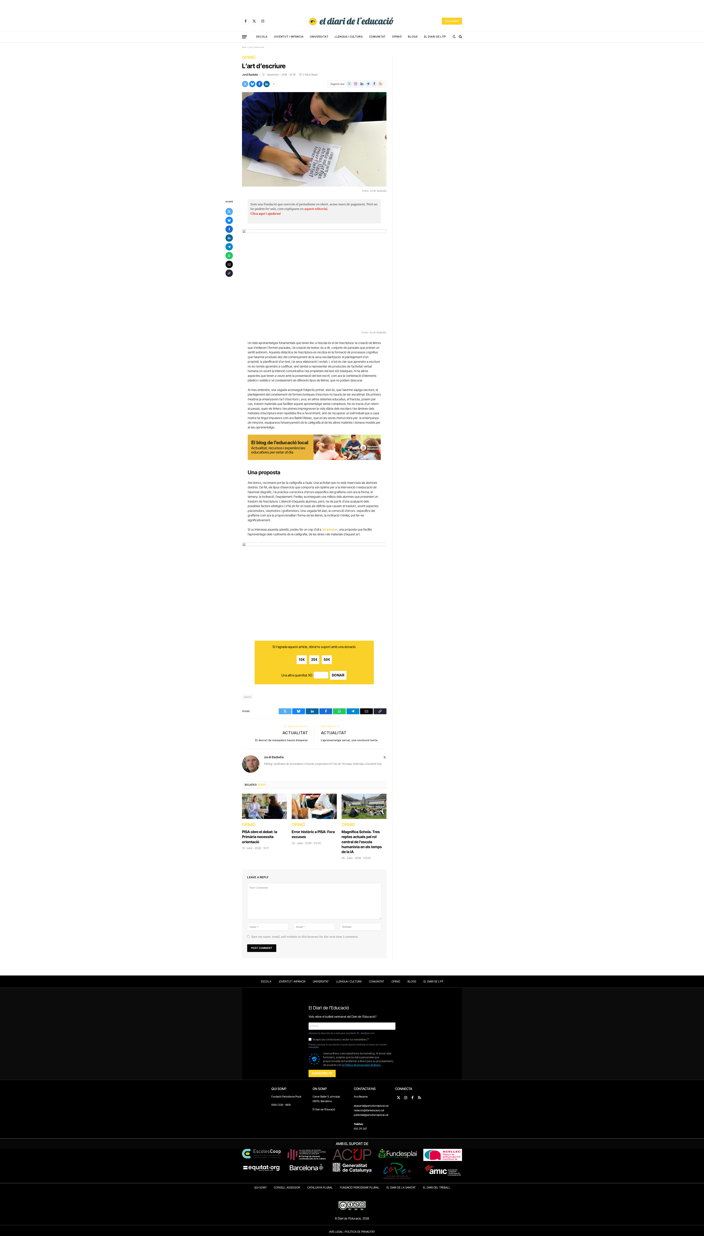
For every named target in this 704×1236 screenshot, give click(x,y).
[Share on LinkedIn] (266, 84)
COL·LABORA (452, 21)
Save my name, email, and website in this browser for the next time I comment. (304, 936)
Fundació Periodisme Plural (286, 1096)
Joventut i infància (289, 36)
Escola (261, 36)
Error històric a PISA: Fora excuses (313, 834)
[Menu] (244, 37)
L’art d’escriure (264, 66)
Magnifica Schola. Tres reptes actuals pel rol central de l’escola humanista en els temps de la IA (362, 842)
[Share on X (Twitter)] (245, 84)
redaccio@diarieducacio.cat (369, 1110)
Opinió (397, 36)
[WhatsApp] (229, 255)
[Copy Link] (229, 273)
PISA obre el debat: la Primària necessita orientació (259, 837)
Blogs (413, 36)
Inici (244, 47)
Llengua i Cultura (349, 36)
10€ (301, 659)
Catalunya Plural (320, 1187)
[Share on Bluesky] (252, 84)
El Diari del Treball (436, 1187)
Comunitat (377, 36)
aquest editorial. (316, 209)
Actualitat (295, 732)
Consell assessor (287, 1187)
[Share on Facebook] (259, 84)
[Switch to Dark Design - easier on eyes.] (454, 36)
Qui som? (260, 1187)
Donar (338, 675)
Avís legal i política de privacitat (352, 1231)
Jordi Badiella (250, 74)
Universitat (319, 36)
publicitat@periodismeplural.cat (371, 1114)
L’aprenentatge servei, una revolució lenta (349, 740)
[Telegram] (229, 246)
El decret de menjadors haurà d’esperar (281, 740)
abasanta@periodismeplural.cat (371, 1105)
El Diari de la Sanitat (401, 1187)
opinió (247, 697)
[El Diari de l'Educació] (352, 21)
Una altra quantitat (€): (297, 675)
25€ (314, 659)
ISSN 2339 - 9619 (281, 1104)
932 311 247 (360, 1128)
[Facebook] (229, 229)
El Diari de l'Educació (324, 1109)
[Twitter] (229, 211)
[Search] (460, 37)
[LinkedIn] (229, 237)
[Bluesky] (229, 220)
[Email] (229, 264)
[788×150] (314, 459)
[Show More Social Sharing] (274, 84)
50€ (327, 659)
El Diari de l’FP (435, 36)
